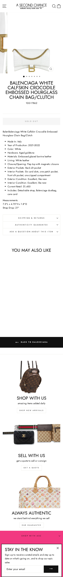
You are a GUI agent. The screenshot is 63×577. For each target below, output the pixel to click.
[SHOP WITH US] (31, 377)
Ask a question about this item (31, 231)
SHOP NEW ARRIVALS (31, 410)
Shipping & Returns (31, 218)
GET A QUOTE (31, 467)
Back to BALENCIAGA (34, 342)
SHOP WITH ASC (31, 535)
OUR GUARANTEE (31, 525)
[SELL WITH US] (31, 434)
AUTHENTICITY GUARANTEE (31, 224)
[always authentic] (31, 492)
